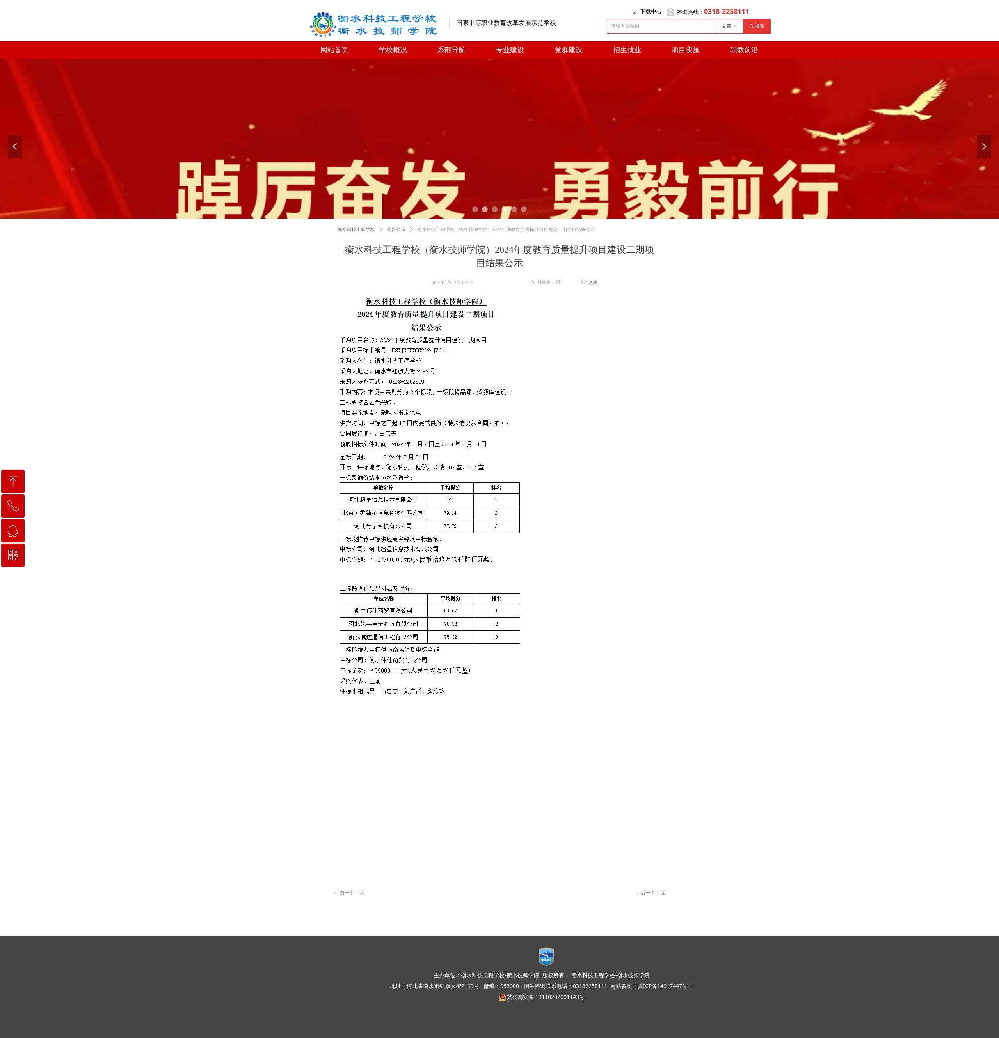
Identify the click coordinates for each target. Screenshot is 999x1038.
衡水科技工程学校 (356, 229)
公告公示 (396, 229)
